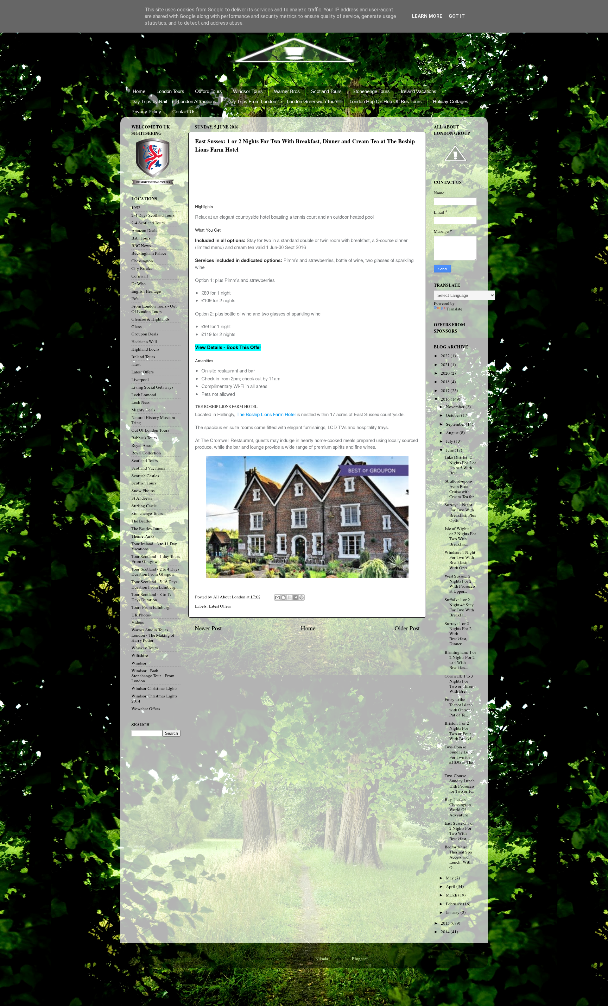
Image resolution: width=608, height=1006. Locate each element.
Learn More (427, 16)
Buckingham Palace (148, 253)
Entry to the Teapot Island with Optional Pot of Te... (459, 707)
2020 (446, 373)
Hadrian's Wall (144, 341)
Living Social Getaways (152, 387)
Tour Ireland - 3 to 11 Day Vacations (154, 546)
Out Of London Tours (150, 430)
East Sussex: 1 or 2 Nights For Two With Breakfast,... (459, 830)
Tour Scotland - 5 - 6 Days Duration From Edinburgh (154, 584)
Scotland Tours (326, 91)
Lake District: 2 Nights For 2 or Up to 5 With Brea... (460, 465)
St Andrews (141, 498)
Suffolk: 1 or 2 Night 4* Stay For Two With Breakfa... (459, 607)
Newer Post (208, 628)
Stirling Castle (144, 506)
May (450, 878)
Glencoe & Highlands (150, 319)
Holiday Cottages (450, 101)
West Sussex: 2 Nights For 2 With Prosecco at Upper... (460, 583)
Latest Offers (220, 606)
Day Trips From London (251, 101)
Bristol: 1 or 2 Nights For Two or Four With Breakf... (459, 730)
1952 (135, 207)
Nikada (321, 958)
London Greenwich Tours (313, 101)
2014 (446, 931)
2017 (446, 390)
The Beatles (141, 521)
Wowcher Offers (145, 708)
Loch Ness (140, 402)
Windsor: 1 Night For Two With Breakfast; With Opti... (460, 560)
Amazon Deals (144, 230)
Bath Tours (140, 238)
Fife (135, 299)
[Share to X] (289, 597)
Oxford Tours (208, 91)
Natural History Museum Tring (153, 420)
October (453, 415)
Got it (457, 16)
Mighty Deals (143, 410)
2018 (446, 381)
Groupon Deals (144, 334)
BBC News (141, 245)
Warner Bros (287, 91)
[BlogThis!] (283, 597)
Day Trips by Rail (149, 101)
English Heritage (146, 291)
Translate (454, 309)
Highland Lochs (145, 349)
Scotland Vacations (148, 468)
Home (139, 91)
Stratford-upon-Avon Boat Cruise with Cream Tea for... (461, 488)
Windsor (139, 663)
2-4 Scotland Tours (148, 223)
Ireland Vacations (418, 91)
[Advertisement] (306, 180)
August (452, 432)
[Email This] (277, 597)
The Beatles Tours (146, 528)
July (450, 441)
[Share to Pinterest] (301, 597)
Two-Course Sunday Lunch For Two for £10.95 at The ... (460, 757)
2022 (446, 356)
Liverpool (140, 379)
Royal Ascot (142, 445)
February (454, 904)
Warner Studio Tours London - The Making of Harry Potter (152, 635)
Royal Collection (146, 453)
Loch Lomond (143, 394)
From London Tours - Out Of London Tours (154, 308)
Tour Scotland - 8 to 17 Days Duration (151, 596)
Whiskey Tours (144, 648)
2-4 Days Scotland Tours (152, 215)
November (456, 406)
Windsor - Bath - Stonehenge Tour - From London (152, 676)
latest (136, 364)
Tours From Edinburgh (151, 607)
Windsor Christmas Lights (154, 688)
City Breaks (141, 268)
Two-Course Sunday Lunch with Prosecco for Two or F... (460, 783)
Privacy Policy (146, 111)
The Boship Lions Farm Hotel (266, 414)
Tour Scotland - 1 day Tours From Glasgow (155, 558)
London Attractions (197, 101)
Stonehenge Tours (371, 91)
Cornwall (139, 276)
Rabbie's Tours (144, 438)
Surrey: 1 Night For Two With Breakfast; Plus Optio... (460, 512)
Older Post (407, 628)
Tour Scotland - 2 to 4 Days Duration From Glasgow (155, 571)
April (451, 886)
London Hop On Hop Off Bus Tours (386, 101)
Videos (137, 622)
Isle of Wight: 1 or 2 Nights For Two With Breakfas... (460, 536)
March (452, 895)
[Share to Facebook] (295, 597)
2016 (446, 399)
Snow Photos (143, 490)
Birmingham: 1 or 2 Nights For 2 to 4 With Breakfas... (460, 660)
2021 (446, 364)
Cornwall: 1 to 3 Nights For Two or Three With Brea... (459, 683)
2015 (446, 923)
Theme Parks (142, 536)
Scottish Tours (143, 483)
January (453, 912)
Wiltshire (139, 655)
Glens (136, 326)
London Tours (170, 91)
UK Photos (141, 615)
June (450, 450)
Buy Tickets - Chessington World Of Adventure (458, 807)
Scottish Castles (145, 475)
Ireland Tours (143, 356)
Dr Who (138, 283)
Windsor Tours (248, 91)
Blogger (359, 958)
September (456, 424)
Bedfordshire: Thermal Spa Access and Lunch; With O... (458, 857)
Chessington (142, 261)
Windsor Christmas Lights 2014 (154, 698)
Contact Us (184, 111)
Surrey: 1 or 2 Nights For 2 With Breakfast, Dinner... (458, 634)
